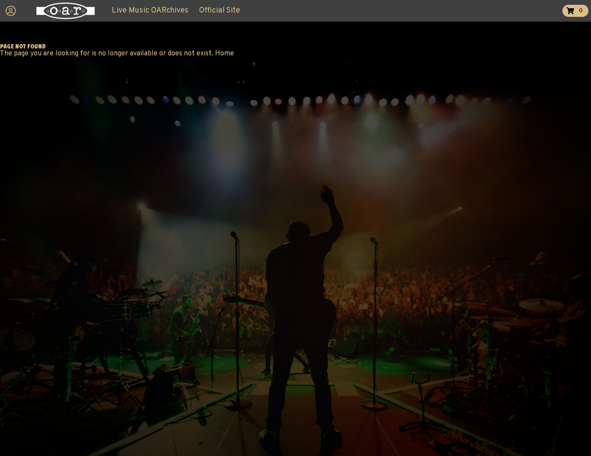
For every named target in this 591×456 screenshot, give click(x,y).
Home (224, 53)
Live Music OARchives (150, 11)
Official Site (219, 11)
